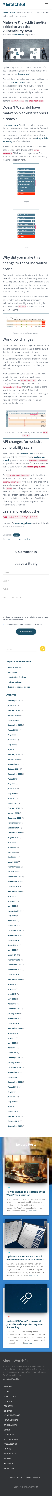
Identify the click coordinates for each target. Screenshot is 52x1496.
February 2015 (14, 1009)
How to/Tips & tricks (17, 677)
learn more (23, 74)
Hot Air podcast (14, 682)
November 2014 (14, 1018)
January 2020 (13, 872)
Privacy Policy (16, 1477)
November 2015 (14, 969)
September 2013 (15, 1082)
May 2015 (12, 999)
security (14, 539)
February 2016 (14, 960)
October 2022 (13, 720)
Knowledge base (12, 1415)
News (16, 535)
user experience (25, 539)
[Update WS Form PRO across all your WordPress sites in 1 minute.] (26, 1233)
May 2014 (12, 1043)
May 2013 (12, 1101)
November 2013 (14, 1072)
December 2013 (14, 1067)
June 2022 (12, 739)
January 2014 (13, 1062)
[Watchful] (15, 4)
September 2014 (15, 1028)
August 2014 (13, 1033)
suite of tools (17, 82)
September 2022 (15, 725)
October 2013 (13, 1077)
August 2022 (13, 730)
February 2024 (14, 700)
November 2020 (14, 823)
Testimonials (10, 1453)
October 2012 (13, 1121)
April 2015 (12, 1004)
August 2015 (13, 984)
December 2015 (14, 964)
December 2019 (14, 876)
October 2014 (13, 1023)
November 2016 (14, 935)
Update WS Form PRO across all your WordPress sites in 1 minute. (25, 1258)
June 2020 (12, 847)
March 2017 (13, 925)
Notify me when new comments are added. (24, 624)
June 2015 (12, 994)
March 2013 (13, 1111)
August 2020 (13, 837)
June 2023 (12, 705)
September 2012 (15, 1126)
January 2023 (13, 715)
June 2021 (12, 788)
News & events (14, 667)
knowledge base (23, 523)
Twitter (7, 1458)
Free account (10, 1444)
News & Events (11, 1420)
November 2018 (14, 911)
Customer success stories (19, 687)
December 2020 (14, 818)
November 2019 (14, 881)
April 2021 (12, 798)
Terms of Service (33, 1477)
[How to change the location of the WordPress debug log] (26, 1169)
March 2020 (13, 862)
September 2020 (15, 832)
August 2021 (13, 779)
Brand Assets (10, 1425)
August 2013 (13, 1087)
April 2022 (12, 749)
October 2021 (13, 769)
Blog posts (12, 672)
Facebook (8, 1463)
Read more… (33, 1210)
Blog (8, 1188)
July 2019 (12, 896)
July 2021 (12, 783)
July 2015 (12, 989)
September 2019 (15, 891)
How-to (7, 1449)
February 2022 (14, 754)
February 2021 (14, 808)
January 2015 (13, 1013)
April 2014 (12, 1048)
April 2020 (12, 857)
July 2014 (12, 1038)
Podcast (8, 1401)
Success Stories (11, 1396)
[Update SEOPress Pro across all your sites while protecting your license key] (26, 1298)
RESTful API (9, 1435)
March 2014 (13, 1052)
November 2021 (14, 764)
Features (8, 1386)
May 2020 (12, 852)
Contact (8, 1411)
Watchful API (26, 453)
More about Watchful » (11, 1379)
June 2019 (12, 901)
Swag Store (9, 1468)
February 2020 (14, 867)
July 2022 (12, 735)
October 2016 (13, 940)
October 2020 (13, 828)
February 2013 (14, 1116)
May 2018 (12, 916)
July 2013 (12, 1092)
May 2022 (12, 744)
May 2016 (12, 950)
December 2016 (14, 930)
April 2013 (12, 1106)
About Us (8, 1406)
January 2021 (13, 813)
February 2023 (14, 710)
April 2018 (12, 920)
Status (7, 1430)
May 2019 (12, 906)
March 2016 (13, 955)
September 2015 (15, 979)
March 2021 (13, 803)
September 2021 (15, 774)
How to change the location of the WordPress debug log (25, 1193)
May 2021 (12, 793)
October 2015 (13, 974)
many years (12, 125)
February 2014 (14, 1057)
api (9, 539)
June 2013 (12, 1096)
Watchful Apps (11, 1439)
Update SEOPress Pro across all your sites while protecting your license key (24, 1324)
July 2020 (12, 842)
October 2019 (13, 886)
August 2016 (13, 945)
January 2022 (13, 759)
